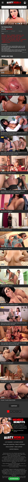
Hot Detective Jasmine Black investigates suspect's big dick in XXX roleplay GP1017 (14, 133)
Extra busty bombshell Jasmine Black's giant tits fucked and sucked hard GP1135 (13, 113)
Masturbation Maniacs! (6, 211)
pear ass (18, 39)
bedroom (18, 35)
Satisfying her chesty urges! (8, 75)
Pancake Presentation (6, 229)
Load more (14, 406)
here (6, 472)
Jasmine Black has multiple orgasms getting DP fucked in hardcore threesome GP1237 (13, 192)
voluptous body (5, 42)
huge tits (15, 36)
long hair (18, 38)
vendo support (18, 446)
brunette (3, 36)
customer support (18, 442)
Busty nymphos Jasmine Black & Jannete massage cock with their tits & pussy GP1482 (13, 343)
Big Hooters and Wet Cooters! (8, 172)
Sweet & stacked (5, 267)
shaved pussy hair (14, 41)
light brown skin (10, 38)
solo (21, 41)
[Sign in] (25, 2)
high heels (9, 36)
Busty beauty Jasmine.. (6, 248)
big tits (8, 35)
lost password (9, 442)
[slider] (7, 23)
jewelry (3, 38)
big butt (3, 35)
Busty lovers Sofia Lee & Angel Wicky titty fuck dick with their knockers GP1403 (14, 323)
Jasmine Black (9, 29)
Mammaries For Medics (6, 285)
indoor (20, 36)
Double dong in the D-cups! (8, 381)
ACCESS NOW (14, 478)
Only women (11, 39)
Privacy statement (20, 444)
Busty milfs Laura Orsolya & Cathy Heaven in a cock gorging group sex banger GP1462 (14, 153)
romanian (23, 39)
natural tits (4, 39)
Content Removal (14, 449)
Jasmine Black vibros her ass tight (9, 94)
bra (23, 35)
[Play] (14, 17)
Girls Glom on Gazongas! (7, 363)
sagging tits (5, 41)
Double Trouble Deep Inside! (8, 400)
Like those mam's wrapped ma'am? (9, 304)
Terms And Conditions (9, 444)
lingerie (13, 35)
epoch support (10, 446)
